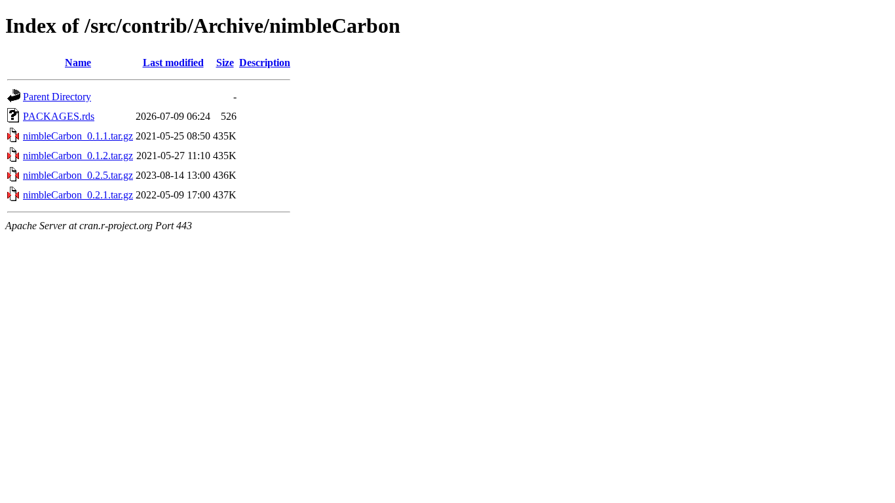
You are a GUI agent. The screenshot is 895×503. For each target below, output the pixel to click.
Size (225, 62)
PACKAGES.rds (58, 116)
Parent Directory (57, 96)
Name (78, 62)
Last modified (173, 62)
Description (264, 62)
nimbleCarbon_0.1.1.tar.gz (78, 135)
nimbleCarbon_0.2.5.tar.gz (78, 175)
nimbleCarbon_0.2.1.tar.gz (78, 194)
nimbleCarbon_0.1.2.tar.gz (78, 155)
